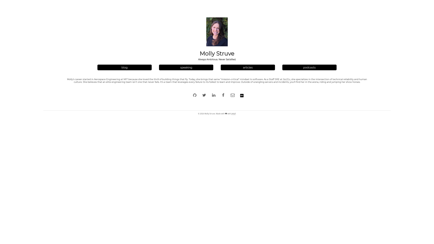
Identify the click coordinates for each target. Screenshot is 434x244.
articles (248, 67)
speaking (186, 67)
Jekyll (233, 113)
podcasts (309, 67)
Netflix (286, 79)
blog (124, 67)
